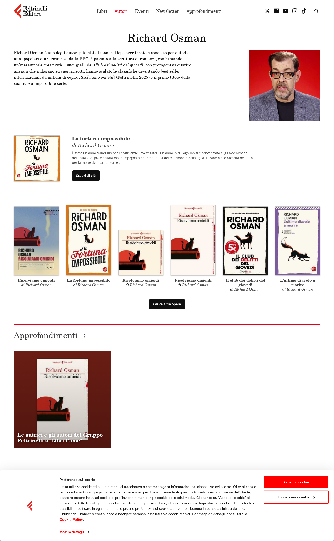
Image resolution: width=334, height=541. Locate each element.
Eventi (142, 11)
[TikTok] (303, 11)
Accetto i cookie (296, 482)
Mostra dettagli (72, 532)
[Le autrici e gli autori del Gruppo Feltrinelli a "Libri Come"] (62, 399)
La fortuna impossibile (88, 280)
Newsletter (167, 11)
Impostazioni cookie (293, 497)
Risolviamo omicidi (36, 280)
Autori (121, 11)
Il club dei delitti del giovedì (245, 282)
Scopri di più (86, 175)
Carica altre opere (167, 304)
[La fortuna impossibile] (37, 157)
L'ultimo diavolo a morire (297, 282)
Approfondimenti (204, 11)
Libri (102, 11)
